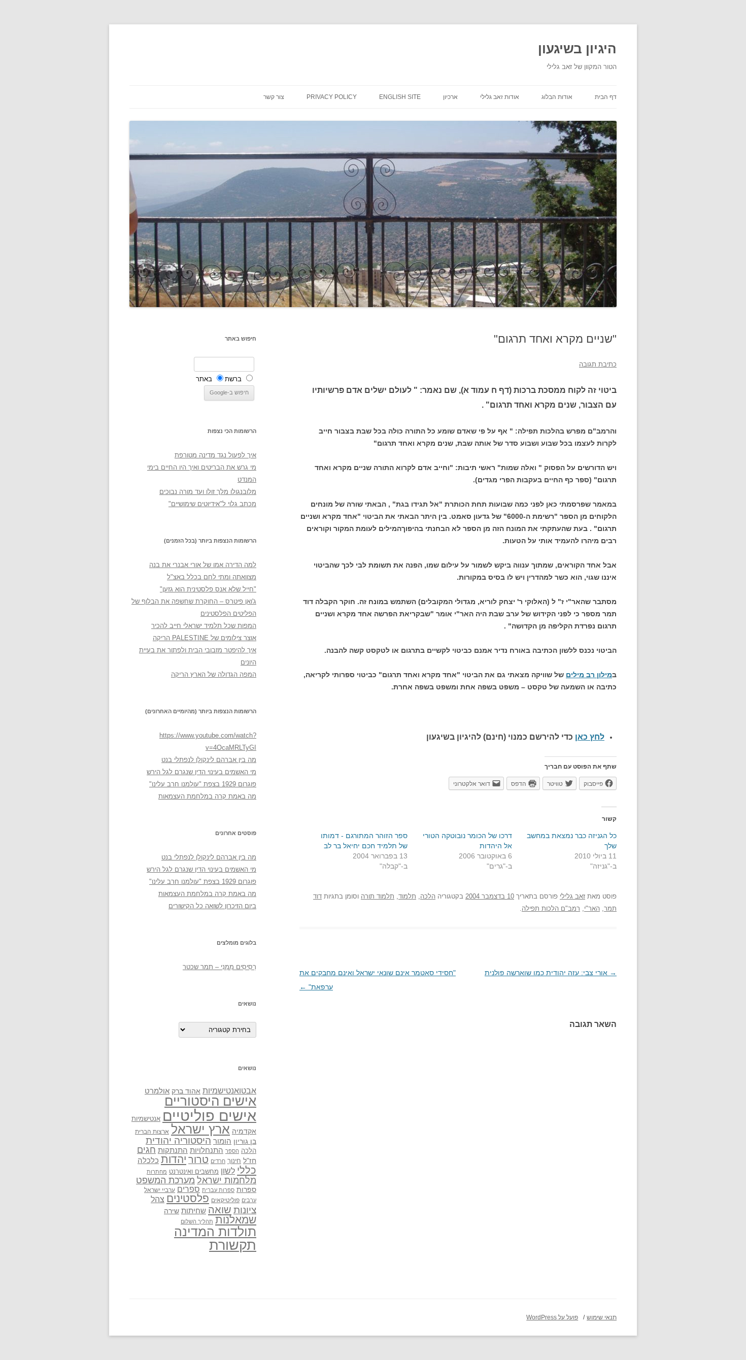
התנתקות (173, 1150)
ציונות (244, 1210)
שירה (171, 1211)
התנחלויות (206, 1150)
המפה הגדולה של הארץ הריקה (213, 674)
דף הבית (606, 97)
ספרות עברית (218, 1190)
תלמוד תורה (377, 896)
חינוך (234, 1161)
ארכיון (450, 97)
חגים (146, 1150)
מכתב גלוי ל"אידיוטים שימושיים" (212, 504)
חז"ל (249, 1160)
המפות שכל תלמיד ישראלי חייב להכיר (203, 625)
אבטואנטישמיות (229, 1090)
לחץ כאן (589, 737)
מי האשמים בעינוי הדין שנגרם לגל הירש (201, 772)
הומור (222, 1141)
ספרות (246, 1189)
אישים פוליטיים (209, 1115)
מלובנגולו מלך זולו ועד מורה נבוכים (207, 491)
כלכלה (148, 1160)
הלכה (427, 896)
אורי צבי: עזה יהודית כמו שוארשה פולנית (551, 973)
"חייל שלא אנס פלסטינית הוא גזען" (208, 589)
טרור (198, 1159)
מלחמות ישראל (226, 1180)
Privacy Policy (332, 97)
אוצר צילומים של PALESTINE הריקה (204, 638)
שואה (219, 1209)
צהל (157, 1199)
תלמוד (407, 896)
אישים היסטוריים (210, 1101)
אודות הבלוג (556, 97)
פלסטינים (187, 1198)
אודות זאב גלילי (499, 97)
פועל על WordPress (552, 1317)
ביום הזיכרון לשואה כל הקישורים (212, 906)
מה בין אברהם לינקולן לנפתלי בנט (208, 760)
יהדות (173, 1159)
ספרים (188, 1188)
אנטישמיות (145, 1118)
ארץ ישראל (200, 1129)
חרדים (218, 1161)
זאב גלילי (572, 896)
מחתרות (157, 1172)
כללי (246, 1170)
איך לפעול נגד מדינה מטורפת (215, 455)
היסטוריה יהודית (178, 1140)
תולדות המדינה (215, 1231)
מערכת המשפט (165, 1180)
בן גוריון (244, 1141)
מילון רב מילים (589, 675)
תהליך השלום (197, 1221)
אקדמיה (244, 1131)
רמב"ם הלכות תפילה (551, 908)
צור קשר (273, 97)
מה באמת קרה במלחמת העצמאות (207, 796)
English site (400, 97)
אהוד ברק (186, 1091)
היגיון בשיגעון (577, 48)
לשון (228, 1171)
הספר (232, 1151)
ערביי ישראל (159, 1189)
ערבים (249, 1200)
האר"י (592, 908)
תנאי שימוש (602, 1317)
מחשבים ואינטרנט (194, 1171)
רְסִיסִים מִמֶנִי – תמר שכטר (219, 967)
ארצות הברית (152, 1131)
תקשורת (232, 1245)
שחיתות (193, 1210)
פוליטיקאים (225, 1200)
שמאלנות (235, 1219)
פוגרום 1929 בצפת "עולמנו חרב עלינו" (202, 784)
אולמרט (157, 1090)
